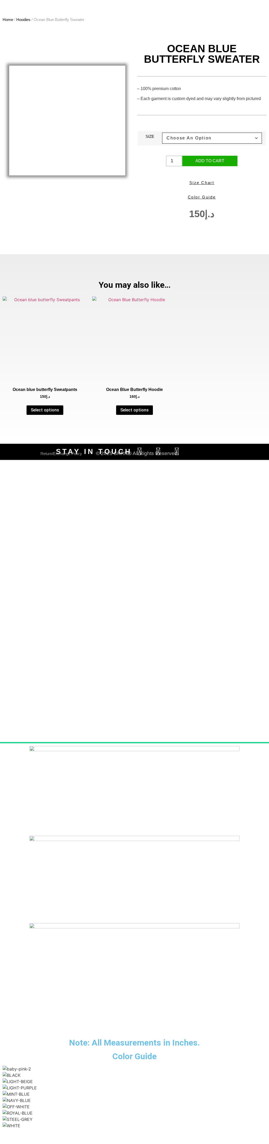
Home (8, 20)
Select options (45, 410)
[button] (134, 1132)
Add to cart (209, 161)
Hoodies (23, 20)
